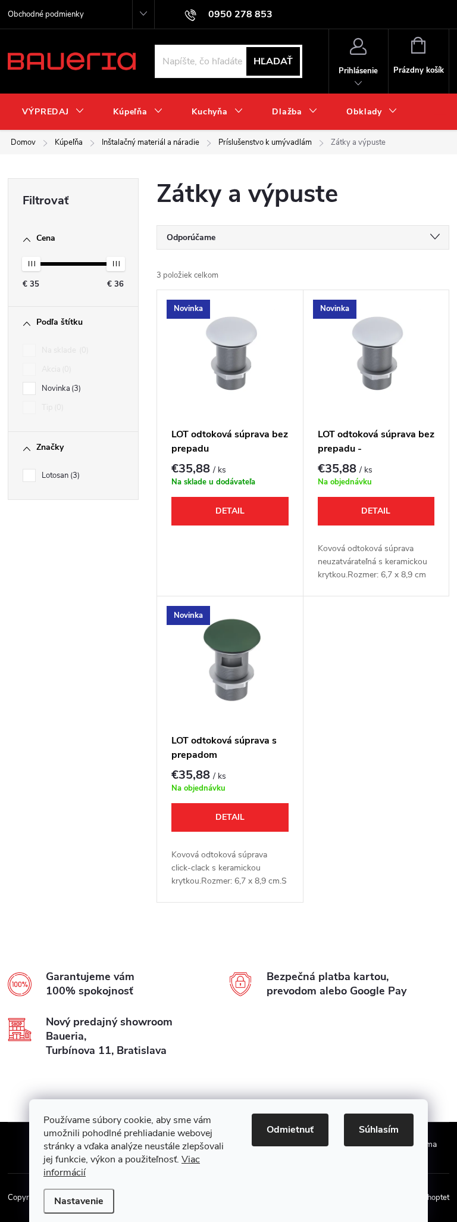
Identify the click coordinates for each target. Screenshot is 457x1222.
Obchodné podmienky (46, 14)
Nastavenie (79, 1201)
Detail (230, 511)
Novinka (60, 388)
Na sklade (64, 350)
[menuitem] (53, 112)
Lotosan (59, 475)
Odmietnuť (290, 1129)
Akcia (55, 369)
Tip (51, 407)
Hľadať (273, 61)
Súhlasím (379, 1129)
